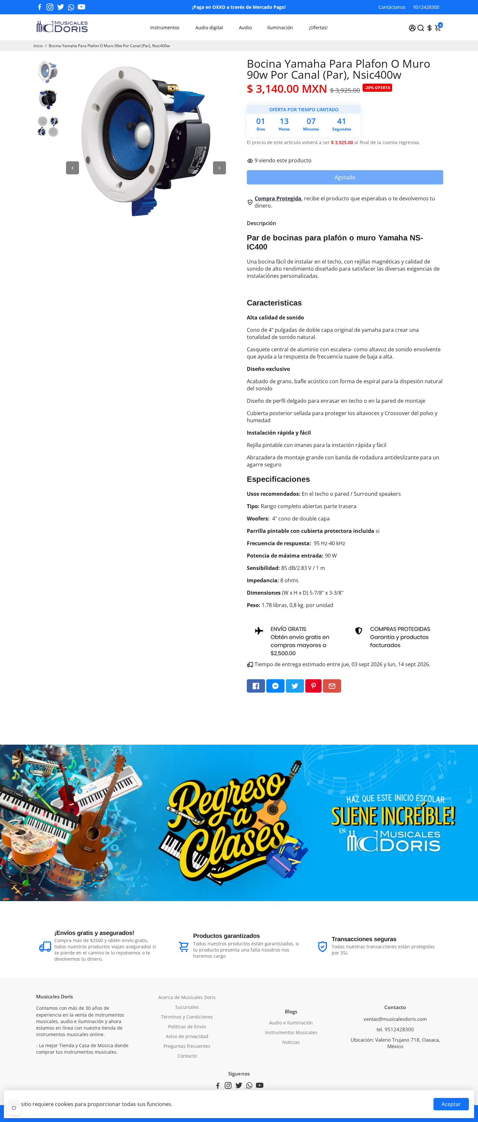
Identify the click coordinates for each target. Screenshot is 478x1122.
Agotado (345, 177)
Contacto (187, 1056)
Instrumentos (164, 27)
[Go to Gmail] (332, 686)
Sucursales (187, 1007)
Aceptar (451, 1104)
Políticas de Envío (187, 1027)
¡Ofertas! (318, 27)
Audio (245, 27)
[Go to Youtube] (81, 7)
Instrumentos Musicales (291, 1032)
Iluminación (280, 27)
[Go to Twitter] (61, 7)
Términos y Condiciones (187, 1017)
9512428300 (426, 7)
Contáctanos (391, 7)
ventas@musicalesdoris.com (395, 1019)
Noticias (291, 1042)
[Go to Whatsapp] (71, 7)
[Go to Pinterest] (313, 686)
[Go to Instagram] (50, 7)
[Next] (219, 167)
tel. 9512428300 (395, 1029)
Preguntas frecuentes (187, 1046)
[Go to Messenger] (275, 686)
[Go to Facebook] (39, 7)
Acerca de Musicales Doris (187, 997)
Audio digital (209, 27)
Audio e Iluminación (291, 1023)
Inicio (38, 45)
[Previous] (72, 167)
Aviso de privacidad (187, 1036)
